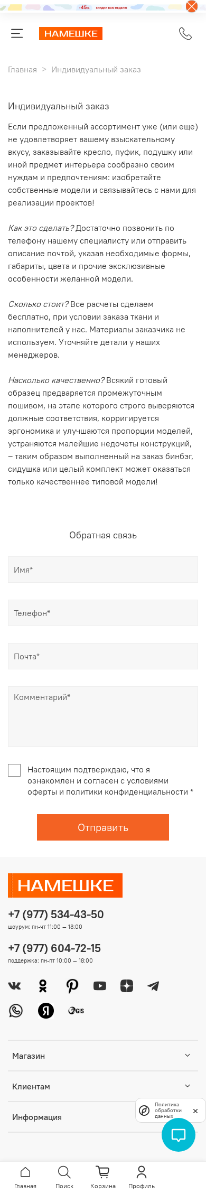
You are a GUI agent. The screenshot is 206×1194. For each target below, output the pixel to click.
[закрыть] (195, 1110)
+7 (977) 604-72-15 (54, 948)
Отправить (103, 827)
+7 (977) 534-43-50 (56, 914)
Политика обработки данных (168, 1110)
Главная (22, 69)
